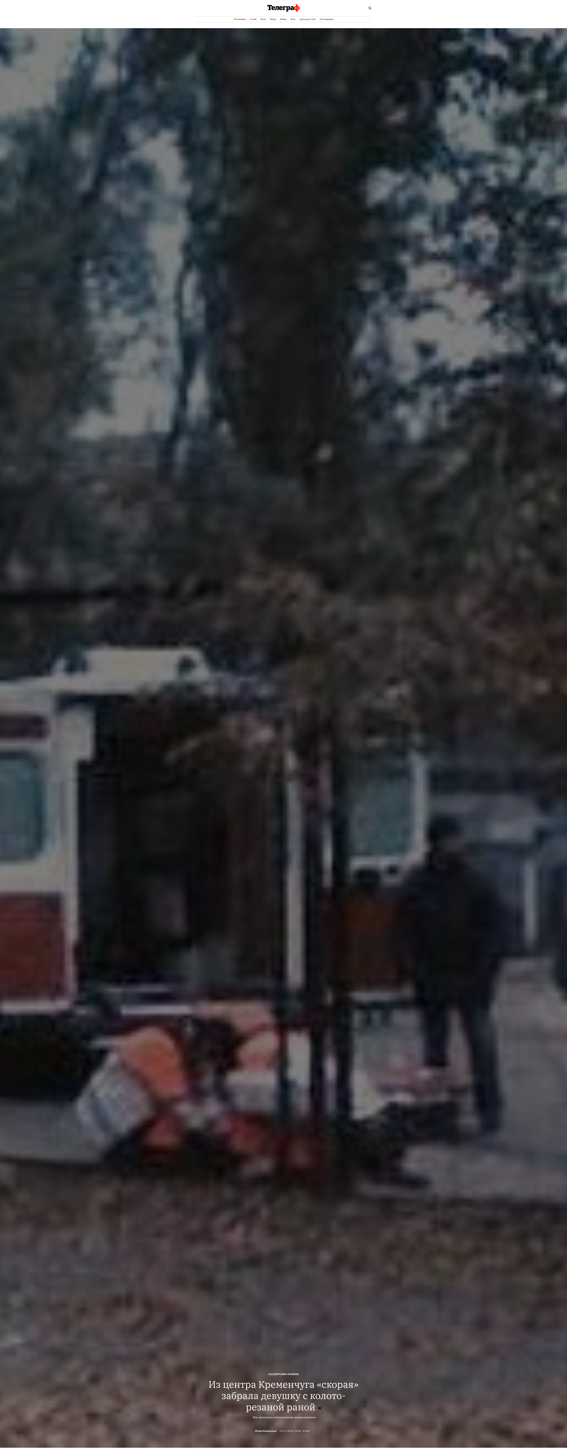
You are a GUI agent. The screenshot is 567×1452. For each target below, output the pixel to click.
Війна (283, 19)
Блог (293, 19)
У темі (253, 19)
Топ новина (240, 19)
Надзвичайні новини (283, 1374)
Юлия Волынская (266, 1430)
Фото (263, 19)
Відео (273, 19)
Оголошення (326, 19)
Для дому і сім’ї (308, 19)
